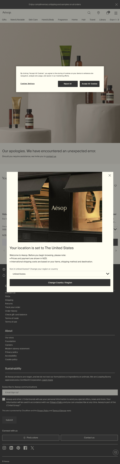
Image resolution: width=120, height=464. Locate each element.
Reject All (68, 84)
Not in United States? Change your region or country (34, 269)
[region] (60, 79)
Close (110, 175)
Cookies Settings (27, 84)
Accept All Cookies (89, 84)
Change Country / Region (60, 282)
